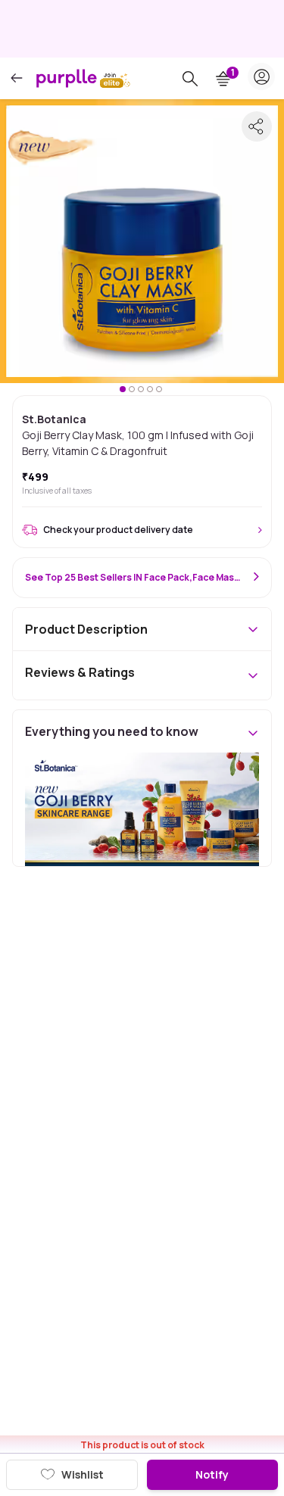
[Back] (16, 78)
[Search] (190, 79)
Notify (212, 1474)
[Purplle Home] (66, 78)
